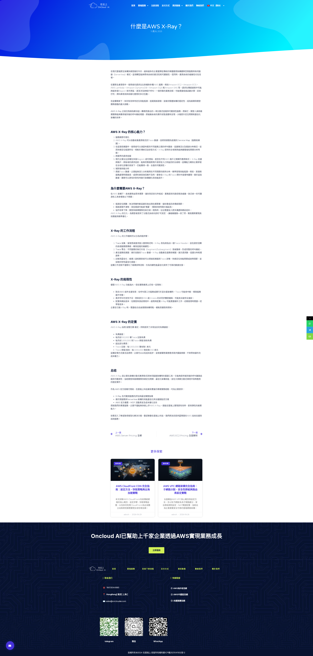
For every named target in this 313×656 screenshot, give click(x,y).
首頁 (133, 5)
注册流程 (155, 5)
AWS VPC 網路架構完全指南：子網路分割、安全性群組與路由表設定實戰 (180, 490)
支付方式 (166, 5)
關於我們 (189, 5)
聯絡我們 (200, 5)
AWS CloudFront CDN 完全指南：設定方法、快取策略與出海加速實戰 (133, 490)
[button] (10, 645)
